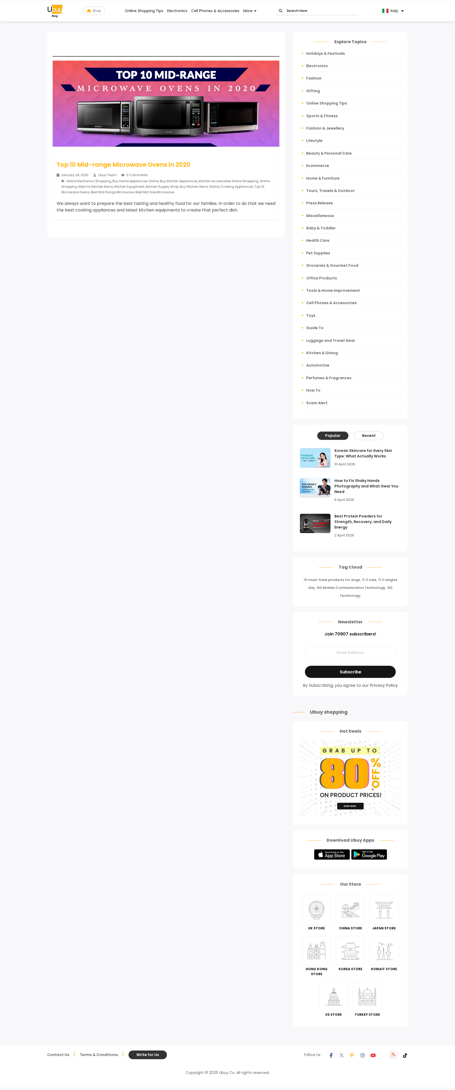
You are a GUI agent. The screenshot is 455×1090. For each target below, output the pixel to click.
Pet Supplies (318, 253)
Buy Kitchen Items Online (199, 186)
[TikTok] (405, 1054)
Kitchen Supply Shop (162, 186)
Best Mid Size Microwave (154, 192)
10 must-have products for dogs (332, 579)
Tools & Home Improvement (333, 290)
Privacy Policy (384, 685)
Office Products (321, 278)
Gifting (313, 90)
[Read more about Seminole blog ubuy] (55, 11)
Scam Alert (317, 403)
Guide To (315, 328)
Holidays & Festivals (325, 53)
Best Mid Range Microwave (112, 192)
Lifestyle (314, 140)
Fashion (314, 78)
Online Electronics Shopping (88, 181)
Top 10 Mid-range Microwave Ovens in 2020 (123, 165)
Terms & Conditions (99, 1054)
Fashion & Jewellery (325, 128)
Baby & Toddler (321, 228)
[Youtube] (373, 1054)
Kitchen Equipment (129, 186)
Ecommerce (317, 165)
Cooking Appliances (236, 186)
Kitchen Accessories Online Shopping (228, 181)
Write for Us (147, 1054)
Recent (369, 435)
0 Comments (137, 175)
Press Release (319, 203)
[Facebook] (331, 1054)
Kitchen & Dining (322, 353)
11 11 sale (369, 579)
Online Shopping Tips (144, 10)
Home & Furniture (323, 178)
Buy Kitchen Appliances (178, 181)
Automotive (317, 365)
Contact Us (58, 1054)
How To (313, 390)
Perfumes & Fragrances (329, 378)
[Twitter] (341, 1054)
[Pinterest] (352, 1054)
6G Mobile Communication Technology (351, 587)
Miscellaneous (320, 215)
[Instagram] (362, 1054)
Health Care (317, 240)
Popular (332, 435)
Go (280, 11)
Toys (310, 315)
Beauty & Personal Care (329, 153)
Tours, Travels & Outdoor (330, 190)
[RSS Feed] (393, 1055)
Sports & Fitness (322, 116)
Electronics (177, 10)
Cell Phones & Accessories (215, 10)
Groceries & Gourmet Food (332, 265)
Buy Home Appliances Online (135, 181)
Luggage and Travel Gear (330, 340)
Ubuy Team (107, 175)
